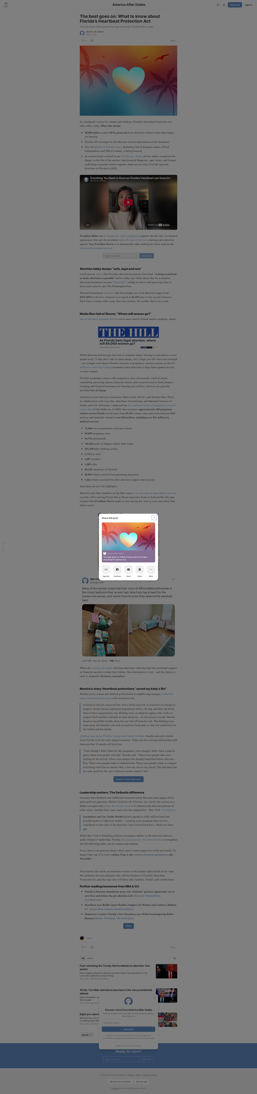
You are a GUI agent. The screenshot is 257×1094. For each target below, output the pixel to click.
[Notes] (139, 569)
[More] (151, 569)
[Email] (128, 569)
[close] (154, 517)
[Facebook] (117, 569)
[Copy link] (106, 569)
